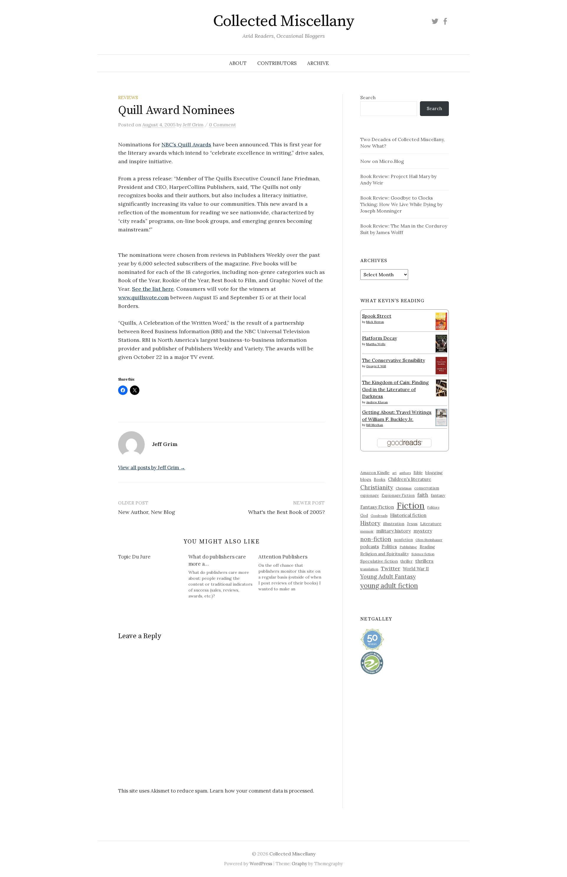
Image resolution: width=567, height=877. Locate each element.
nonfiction (403, 539)
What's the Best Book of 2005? (286, 512)
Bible (418, 472)
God (364, 515)
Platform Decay (379, 338)
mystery (422, 531)
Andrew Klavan (377, 402)
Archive (318, 63)
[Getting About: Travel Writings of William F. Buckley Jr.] (441, 417)
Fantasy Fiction (377, 507)
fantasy (438, 495)
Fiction (411, 505)
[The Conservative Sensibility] (441, 365)
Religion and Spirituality (384, 553)
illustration (393, 523)
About (238, 63)
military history (393, 531)
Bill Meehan (374, 425)
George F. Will (376, 366)
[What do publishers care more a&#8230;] (223, 576)
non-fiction (375, 539)
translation (369, 569)
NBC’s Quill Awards (186, 144)
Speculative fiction (379, 561)
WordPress (261, 863)
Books (379, 479)
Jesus (412, 523)
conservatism (426, 488)
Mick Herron (375, 322)
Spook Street (376, 316)
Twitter (390, 568)
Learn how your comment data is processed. (262, 791)
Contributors (276, 63)
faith (422, 495)
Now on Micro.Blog (382, 161)
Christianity (376, 487)
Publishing (408, 547)
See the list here (153, 288)
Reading (427, 546)
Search (368, 97)
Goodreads (379, 516)
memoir (367, 531)
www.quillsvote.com (143, 297)
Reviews (128, 97)
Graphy (299, 863)
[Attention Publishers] (293, 572)
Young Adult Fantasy (388, 576)
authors (405, 473)
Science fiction (422, 554)
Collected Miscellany (283, 21)
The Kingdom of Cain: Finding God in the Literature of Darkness (395, 389)
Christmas (404, 488)
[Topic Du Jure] (153, 557)
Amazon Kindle (375, 472)
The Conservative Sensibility (393, 360)
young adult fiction (389, 586)
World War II (416, 568)
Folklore (433, 507)
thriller (406, 561)
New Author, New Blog (146, 512)
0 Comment (222, 125)
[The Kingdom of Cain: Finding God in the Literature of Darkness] (441, 387)
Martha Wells (375, 344)
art (394, 473)
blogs (365, 479)
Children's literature (409, 479)
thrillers (424, 561)
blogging (434, 472)
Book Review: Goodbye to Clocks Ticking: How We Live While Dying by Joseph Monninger (401, 204)
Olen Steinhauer (429, 540)
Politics (389, 546)
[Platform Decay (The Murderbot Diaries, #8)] (441, 343)
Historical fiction (408, 515)
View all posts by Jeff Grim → (151, 467)
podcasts (369, 546)
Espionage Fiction (398, 495)
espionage (369, 495)
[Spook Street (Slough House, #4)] (441, 321)
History (370, 523)
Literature (430, 523)
